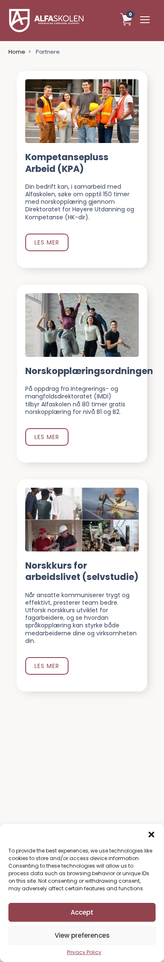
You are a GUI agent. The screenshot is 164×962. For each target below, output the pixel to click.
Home (16, 52)
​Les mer (46, 242)
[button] (151, 834)
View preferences (82, 935)
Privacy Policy (84, 952)
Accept (82, 912)
